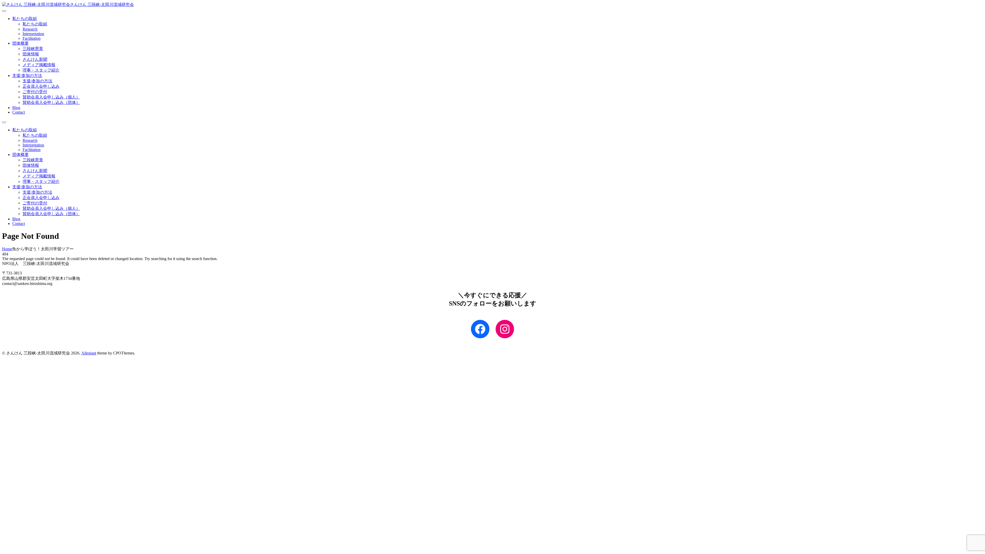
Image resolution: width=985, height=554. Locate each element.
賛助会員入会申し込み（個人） (51, 97)
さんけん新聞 (35, 59)
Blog (16, 107)
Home (7, 249)
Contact (18, 112)
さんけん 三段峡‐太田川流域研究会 (102, 4)
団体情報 (31, 54)
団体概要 (20, 43)
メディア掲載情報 (39, 65)
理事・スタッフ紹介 (41, 70)
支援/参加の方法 (27, 75)
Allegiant (88, 353)
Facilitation (32, 38)
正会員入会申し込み (41, 86)
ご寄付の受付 (35, 92)
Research (30, 29)
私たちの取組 (24, 18)
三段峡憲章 (33, 48)
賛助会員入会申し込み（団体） (51, 102)
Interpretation (33, 34)
